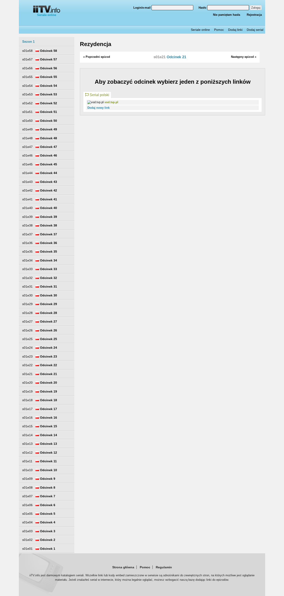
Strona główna (123, 567)
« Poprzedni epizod (96, 56)
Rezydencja (95, 44)
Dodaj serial (255, 29)
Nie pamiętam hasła (226, 14)
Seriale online (46, 15)
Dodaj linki (235, 29)
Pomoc (219, 29)
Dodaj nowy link (98, 107)
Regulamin (164, 567)
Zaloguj (255, 7)
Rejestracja (254, 14)
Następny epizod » (243, 56)
